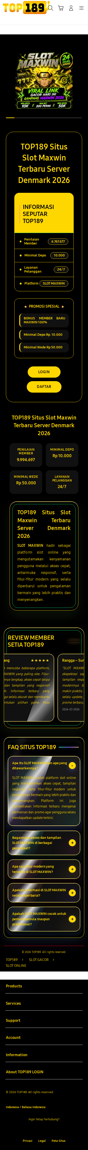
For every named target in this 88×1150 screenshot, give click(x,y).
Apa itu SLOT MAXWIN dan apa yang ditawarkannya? (39, 765)
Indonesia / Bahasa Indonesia (26, 1107)
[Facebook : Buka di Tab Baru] (29, 1130)
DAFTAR (44, 386)
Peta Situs (58, 1141)
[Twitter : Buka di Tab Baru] (39, 1130)
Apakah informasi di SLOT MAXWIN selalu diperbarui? (39, 893)
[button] (60, 8)
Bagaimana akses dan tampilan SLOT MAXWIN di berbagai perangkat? (36, 843)
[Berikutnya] (83, 80)
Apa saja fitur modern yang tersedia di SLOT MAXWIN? (33, 869)
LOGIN (44, 372)
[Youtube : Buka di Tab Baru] (58, 1130)
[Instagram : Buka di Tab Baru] (49, 1130)
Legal (42, 1141)
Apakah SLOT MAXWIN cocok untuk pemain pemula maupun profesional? (39, 919)
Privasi (27, 1141)
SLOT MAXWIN (30, 545)
